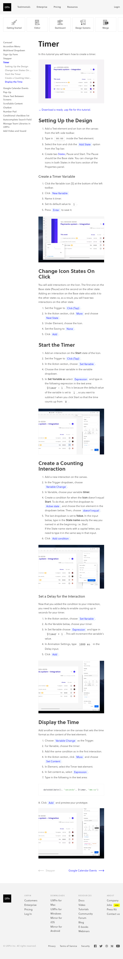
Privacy (52, 946)
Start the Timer (13, 74)
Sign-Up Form (10, 54)
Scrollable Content (13, 103)
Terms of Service (68, 946)
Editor (37, 27)
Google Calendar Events (15, 88)
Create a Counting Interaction (18, 78)
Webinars (84, 931)
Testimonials (23, 6)
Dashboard (60, 27)
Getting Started (14, 27)
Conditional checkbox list (16, 115)
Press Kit (112, 909)
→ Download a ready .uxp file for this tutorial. (64, 109)
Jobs (109, 905)
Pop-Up (7, 92)
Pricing (57, 6)
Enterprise (42, 6)
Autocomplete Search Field (17, 119)
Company (113, 900)
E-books (83, 927)
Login (117, 6)
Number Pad (9, 111)
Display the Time (13, 82)
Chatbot (7, 107)
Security (85, 946)
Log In (28, 914)
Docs (81, 900)
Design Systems (82, 27)
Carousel (7, 42)
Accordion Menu (11, 46)
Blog (81, 922)
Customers (30, 900)
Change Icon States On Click (18, 70)
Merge (105, 27)
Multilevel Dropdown (14, 50)
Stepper (7, 58)
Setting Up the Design (16, 66)
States (61, 154)
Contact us (113, 914)
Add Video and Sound (14, 131)
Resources (72, 6)
